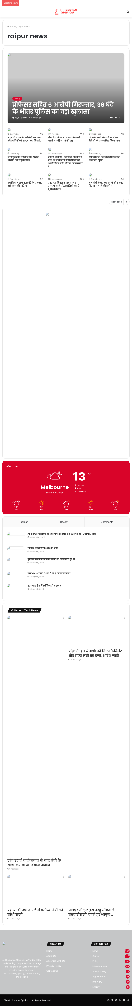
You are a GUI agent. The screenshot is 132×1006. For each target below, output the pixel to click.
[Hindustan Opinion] (66, 11)
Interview (97, 981)
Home (12, 26)
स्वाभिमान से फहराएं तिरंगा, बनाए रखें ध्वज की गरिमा (25, 184)
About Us (51, 956)
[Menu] (4, 13)
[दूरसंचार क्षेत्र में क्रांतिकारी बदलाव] (16, 590)
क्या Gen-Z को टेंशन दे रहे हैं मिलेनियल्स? (49, 573)
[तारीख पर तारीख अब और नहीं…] (16, 551)
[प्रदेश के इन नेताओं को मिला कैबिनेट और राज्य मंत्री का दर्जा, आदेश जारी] (96, 631)
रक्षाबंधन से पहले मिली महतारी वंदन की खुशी (104, 158)
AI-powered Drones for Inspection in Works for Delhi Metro (62, 533)
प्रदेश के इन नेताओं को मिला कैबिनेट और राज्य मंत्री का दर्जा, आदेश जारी (95, 653)
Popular (23, 521)
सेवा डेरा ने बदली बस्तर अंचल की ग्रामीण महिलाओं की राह (64, 139)
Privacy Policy (53, 966)
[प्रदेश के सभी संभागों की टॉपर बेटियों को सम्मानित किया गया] (90, 129)
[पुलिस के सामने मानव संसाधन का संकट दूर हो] (16, 563)
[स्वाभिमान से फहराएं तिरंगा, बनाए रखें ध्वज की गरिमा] (9, 175)
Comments (107, 521)
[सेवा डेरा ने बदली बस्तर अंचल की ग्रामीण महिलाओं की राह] (49, 129)
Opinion (96, 956)
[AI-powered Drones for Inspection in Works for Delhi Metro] (16, 538)
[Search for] (128, 13)
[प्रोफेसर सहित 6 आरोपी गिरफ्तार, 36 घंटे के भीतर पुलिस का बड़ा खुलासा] (66, 88)
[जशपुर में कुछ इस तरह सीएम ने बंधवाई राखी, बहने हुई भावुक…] (96, 890)
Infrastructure (99, 966)
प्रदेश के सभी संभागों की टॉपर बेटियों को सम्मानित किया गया (105, 139)
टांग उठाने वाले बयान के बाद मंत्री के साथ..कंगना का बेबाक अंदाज (34, 862)
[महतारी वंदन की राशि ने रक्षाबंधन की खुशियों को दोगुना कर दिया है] (9, 129)
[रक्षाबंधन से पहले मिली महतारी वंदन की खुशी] (90, 149)
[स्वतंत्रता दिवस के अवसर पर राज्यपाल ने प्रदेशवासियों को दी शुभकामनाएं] (49, 175)
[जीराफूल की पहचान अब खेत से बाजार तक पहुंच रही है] (9, 149)
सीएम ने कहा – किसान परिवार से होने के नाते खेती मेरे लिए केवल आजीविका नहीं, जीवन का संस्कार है (65, 161)
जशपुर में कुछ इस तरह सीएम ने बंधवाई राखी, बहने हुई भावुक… (91, 912)
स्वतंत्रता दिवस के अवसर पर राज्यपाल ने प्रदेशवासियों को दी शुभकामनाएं (64, 186)
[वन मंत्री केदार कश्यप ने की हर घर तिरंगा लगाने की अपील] (90, 175)
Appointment (99, 976)
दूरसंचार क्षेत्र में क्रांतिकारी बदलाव (44, 585)
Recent (64, 521)
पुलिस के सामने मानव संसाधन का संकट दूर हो (51, 559)
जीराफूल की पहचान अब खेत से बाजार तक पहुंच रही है (23, 158)
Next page (116, 201)
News (95, 951)
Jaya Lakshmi (21, 117)
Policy (95, 961)
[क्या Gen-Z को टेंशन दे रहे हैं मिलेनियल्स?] (16, 577)
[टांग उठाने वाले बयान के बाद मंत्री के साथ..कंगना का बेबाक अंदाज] (35, 736)
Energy (96, 987)
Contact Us (52, 971)
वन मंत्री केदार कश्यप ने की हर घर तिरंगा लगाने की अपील (106, 184)
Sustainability (99, 971)
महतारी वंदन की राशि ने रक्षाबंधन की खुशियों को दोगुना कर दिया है (25, 139)
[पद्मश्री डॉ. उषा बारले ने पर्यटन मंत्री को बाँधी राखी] (35, 890)
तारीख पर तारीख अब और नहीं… (43, 548)
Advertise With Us (55, 961)
